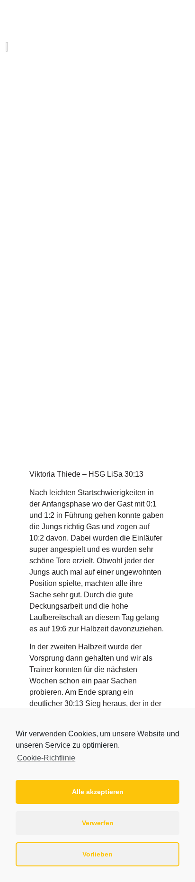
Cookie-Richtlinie (46, 758)
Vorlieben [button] (97, 854)
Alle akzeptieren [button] (98, 791)
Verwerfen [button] (98, 823)
